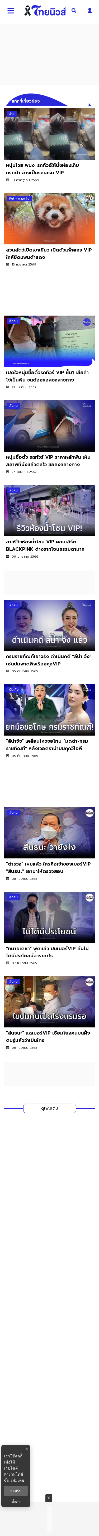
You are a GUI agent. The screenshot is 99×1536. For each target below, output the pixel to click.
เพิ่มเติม (17, 1480)
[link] (49, 148)
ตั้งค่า (16, 1501)
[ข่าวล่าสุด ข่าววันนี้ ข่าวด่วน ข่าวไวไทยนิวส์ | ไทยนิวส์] (45, 10)
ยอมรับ (15, 1491)
